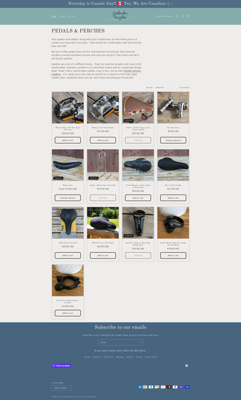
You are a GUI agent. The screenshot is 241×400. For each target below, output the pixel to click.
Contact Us (108, 357)
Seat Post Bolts (173, 128)
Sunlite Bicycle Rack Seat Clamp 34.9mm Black (173, 244)
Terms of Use (151, 357)
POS (74, 397)
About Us (97, 357)
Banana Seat (68, 185)
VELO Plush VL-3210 (68, 243)
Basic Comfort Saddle (173, 185)
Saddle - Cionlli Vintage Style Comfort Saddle (138, 129)
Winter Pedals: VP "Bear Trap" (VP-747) (67, 129)
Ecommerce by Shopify (87, 397)
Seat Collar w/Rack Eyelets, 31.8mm (68, 302)
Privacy (139, 357)
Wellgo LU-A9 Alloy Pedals (103, 128)
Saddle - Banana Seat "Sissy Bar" (103, 185)
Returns (130, 357)
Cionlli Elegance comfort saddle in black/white (138, 186)
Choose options (173, 140)
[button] (54, 16)
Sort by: (149, 87)
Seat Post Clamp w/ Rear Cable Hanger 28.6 (138, 244)
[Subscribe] (140, 342)
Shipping (120, 357)
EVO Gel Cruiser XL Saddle (103, 243)
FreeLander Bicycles (64, 397)
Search (87, 357)
